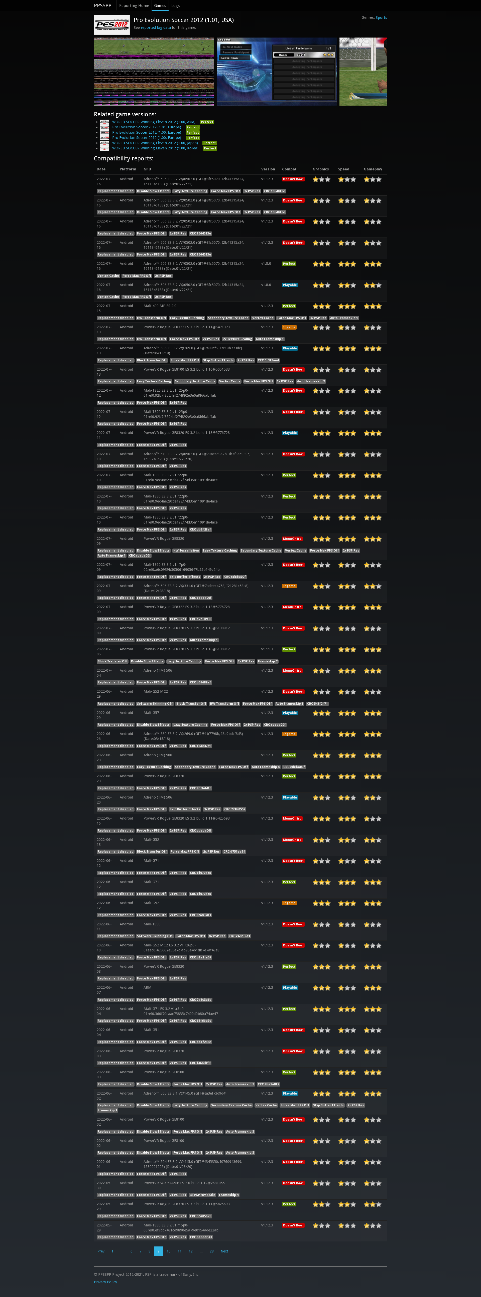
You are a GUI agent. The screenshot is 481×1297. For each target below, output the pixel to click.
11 (180, 1251)
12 (191, 1251)
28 (212, 1251)
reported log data (156, 27)
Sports (381, 17)
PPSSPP (102, 6)
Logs (175, 5)
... (122, 1251)
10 (169, 1251)
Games (160, 5)
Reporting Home (134, 5)
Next (224, 1251)
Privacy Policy (105, 1282)
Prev (100, 1251)
